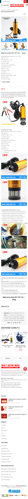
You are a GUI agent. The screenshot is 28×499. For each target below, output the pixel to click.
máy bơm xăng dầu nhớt (16, 283)
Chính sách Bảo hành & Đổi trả (8, 471)
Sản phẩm (3, 445)
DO (15, 315)
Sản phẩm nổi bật (5, 451)
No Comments (17, 403)
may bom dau (15, 317)
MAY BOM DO (20, 318)
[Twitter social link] (14, 323)
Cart (2, 433)
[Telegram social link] (20, 323)
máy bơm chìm (7, 317)
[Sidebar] (2, 152)
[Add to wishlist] (11, 334)
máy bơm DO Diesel (8, 320)
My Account (4, 430)
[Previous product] (23, 14)
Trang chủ (3, 10)
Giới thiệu (3, 425)
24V (13, 315)
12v (10, 315)
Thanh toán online (5, 479)
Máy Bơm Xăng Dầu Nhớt (13, 10)
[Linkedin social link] (18, 323)
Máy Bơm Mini (4, 281)
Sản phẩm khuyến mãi (6, 453)
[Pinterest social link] (16, 323)
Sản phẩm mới (4, 448)
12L (7, 315)
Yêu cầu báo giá (5, 459)
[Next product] (26, 14)
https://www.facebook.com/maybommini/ (16, 293)
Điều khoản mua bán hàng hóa (8, 469)
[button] (24, 336)
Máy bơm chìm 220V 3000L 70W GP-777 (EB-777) (20, 347)
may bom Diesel (12, 318)
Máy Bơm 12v (20, 315)
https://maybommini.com (11, 290)
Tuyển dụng (4, 438)
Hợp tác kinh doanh (6, 461)
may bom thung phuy (19, 320)
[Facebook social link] (12, 323)
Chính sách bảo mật (6, 474)
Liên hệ (3, 428)
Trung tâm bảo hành (6, 456)
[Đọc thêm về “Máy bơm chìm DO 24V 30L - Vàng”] (11, 336)
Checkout (3, 436)
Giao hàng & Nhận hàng (7, 477)
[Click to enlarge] (3, 39)
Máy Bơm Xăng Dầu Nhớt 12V (7, 11)
